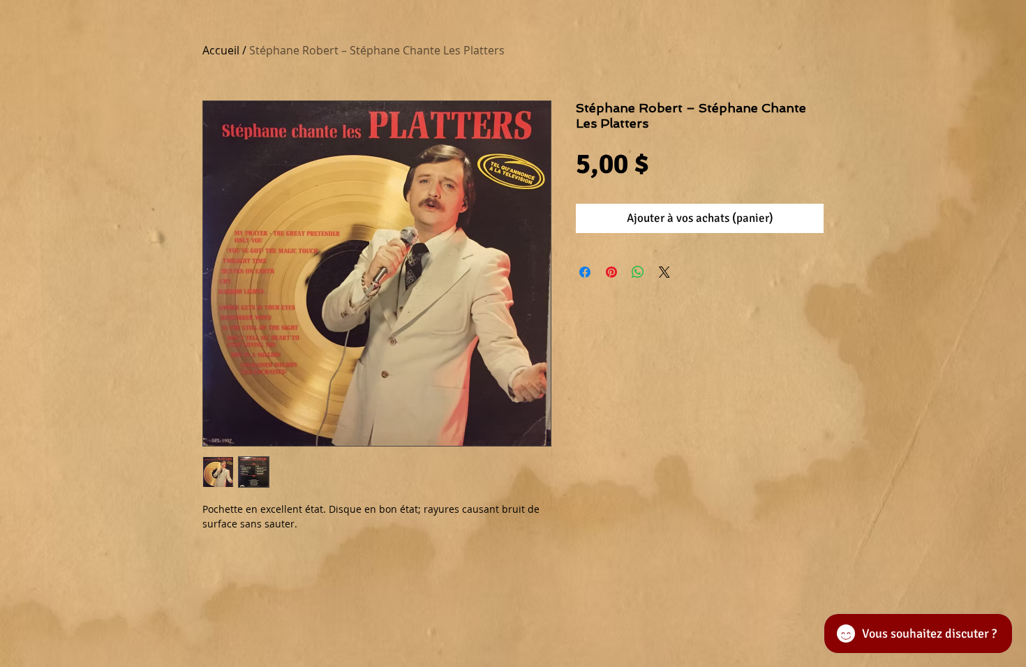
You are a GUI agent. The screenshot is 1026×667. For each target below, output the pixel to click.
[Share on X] (664, 272)
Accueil (220, 50)
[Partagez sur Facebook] (585, 272)
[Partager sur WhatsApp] (638, 272)
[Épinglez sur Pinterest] (611, 272)
